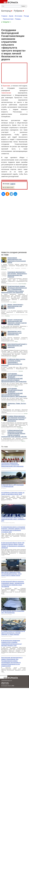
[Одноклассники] (7, 194)
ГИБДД (12, 184)
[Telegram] (11, 194)
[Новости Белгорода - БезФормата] (9, 2)
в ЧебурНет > (6, 22)
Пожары (18, 19)
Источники (18, 16)
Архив (11, 16)
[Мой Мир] (15, 194)
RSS (13, 685)
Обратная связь (5, 682)
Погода (26, 16)
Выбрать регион (5, 683)
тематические (6, 93)
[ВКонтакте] (3, 194)
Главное (4, 16)
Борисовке (6, 86)
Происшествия (8, 19)
